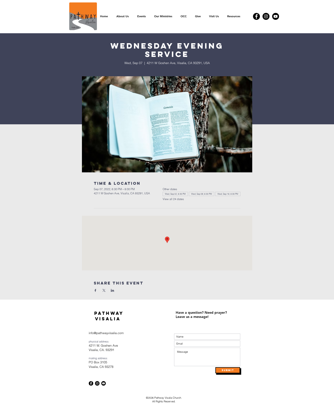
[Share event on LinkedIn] (112, 290)
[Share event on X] (104, 290)
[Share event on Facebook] (95, 290)
